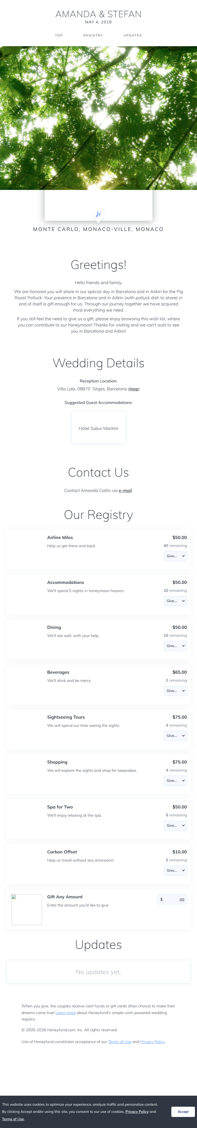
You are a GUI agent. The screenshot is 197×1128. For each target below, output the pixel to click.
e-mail (125, 490)
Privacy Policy (152, 1041)
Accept (183, 1112)
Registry (93, 35)
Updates (133, 35)
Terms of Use (120, 1041)
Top (59, 35)
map (134, 389)
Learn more (66, 1012)
